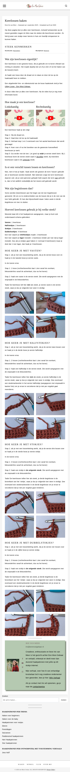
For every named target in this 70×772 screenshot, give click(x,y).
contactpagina (39, 687)
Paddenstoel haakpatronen (12, 736)
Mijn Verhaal (54, 678)
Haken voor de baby (10, 719)
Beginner (46, 50)
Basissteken (16, 50)
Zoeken (5, 696)
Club (38, 764)
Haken (21, 764)
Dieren (4, 726)
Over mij (47, 764)
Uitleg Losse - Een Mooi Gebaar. (18, 86)
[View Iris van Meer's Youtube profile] (22, 663)
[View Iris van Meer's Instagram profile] (22, 671)
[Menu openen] (4, 6)
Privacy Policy (51, 769)
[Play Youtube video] (19, 118)
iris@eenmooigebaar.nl (35, 647)
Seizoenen (6, 733)
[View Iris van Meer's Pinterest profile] (22, 667)
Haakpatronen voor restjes (12, 722)
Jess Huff (6, 752)
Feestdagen (6, 729)
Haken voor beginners (10, 715)
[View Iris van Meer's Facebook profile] (22, 658)
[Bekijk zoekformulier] (66, 6)
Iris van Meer (12, 25)
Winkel (30, 764)
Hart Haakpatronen (9, 740)
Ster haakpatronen (9, 743)
